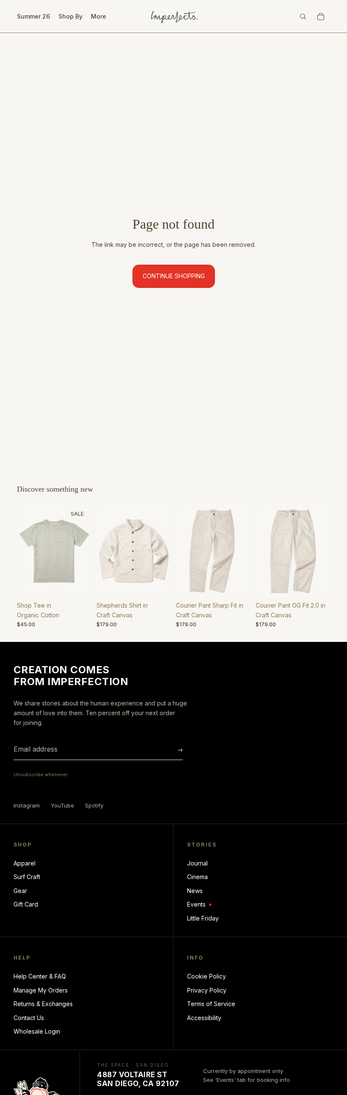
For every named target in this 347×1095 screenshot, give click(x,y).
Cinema (197, 876)
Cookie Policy (206, 976)
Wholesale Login (37, 1031)
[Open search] (303, 16)
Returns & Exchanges (43, 1003)
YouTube (62, 805)
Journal (197, 863)
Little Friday (203, 918)
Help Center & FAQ (40, 976)
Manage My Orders (41, 990)
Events (199, 904)
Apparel (25, 863)
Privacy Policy (206, 990)
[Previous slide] (26, 551)
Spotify (94, 805)
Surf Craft (27, 876)
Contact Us (29, 1017)
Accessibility (204, 1017)
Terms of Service (211, 1003)
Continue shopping (174, 275)
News (195, 890)
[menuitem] (98, 16)
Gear (20, 890)
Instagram (27, 805)
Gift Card (26, 904)
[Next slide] (82, 551)
